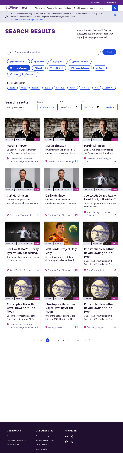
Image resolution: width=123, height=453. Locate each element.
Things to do (52, 8)
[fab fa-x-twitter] (72, 436)
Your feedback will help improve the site (27, 19)
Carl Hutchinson (17, 195)
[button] (115, 15)
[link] (115, 8)
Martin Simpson (17, 146)
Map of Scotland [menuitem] (96, 8)
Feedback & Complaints (15, 440)
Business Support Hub (44, 440)
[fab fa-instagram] (72, 442)
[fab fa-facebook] (66, 442)
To (82, 101)
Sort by (109, 107)
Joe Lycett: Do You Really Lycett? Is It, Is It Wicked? (100, 197)
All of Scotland (46, 107)
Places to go (40, 8)
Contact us (11, 436)
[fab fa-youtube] (66, 436)
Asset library (40, 449)
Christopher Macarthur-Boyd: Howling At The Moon (99, 252)
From (62, 101)
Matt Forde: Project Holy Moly (61, 251)
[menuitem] (40, 8)
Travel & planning (81, 8)
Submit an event (13, 445)
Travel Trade (40, 445)
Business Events (41, 436)
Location (41, 102)
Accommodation (65, 8)
